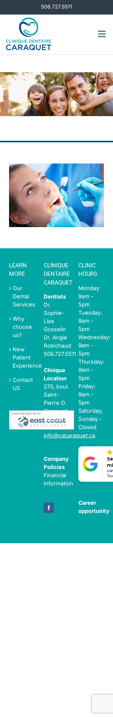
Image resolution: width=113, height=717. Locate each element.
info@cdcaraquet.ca (69, 435)
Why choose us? (22, 327)
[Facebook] (49, 508)
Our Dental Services (22, 296)
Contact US (22, 384)
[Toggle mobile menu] (102, 33)
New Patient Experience (22, 357)
